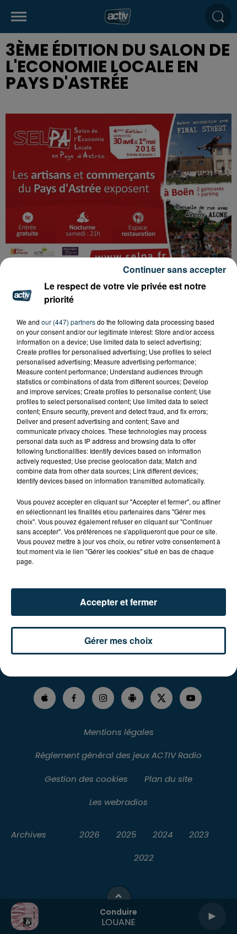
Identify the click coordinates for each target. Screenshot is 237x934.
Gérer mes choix (118, 640)
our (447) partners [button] (68, 321)
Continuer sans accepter (174, 269)
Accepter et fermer (118, 601)
